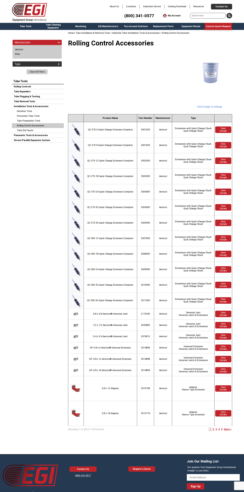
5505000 (145, 222)
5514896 (145, 347)
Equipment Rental (191, 26)
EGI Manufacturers (108, 26)
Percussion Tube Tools (28, 116)
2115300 (145, 313)
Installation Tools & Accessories (30, 106)
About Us (114, 6)
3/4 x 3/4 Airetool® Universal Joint (110, 336)
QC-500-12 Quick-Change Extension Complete (110, 238)
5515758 (145, 388)
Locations (131, 6)
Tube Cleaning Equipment (53, 26)
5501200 (145, 129)
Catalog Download (177, 6)
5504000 (145, 191)
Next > (227, 429)
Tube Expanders (22, 91)
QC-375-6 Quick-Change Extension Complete (110, 129)
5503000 (145, 176)
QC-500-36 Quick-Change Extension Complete (110, 300)
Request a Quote (142, 469)
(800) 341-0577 (139, 15)
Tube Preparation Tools (28, 120)
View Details (223, 129)
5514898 (145, 359)
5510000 (145, 285)
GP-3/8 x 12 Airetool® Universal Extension (110, 359)
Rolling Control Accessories (30, 125)
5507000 (145, 238)
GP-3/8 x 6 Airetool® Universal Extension (110, 347)
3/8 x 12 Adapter (110, 388)
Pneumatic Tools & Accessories (30, 135)
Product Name (110, 118)
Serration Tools (24, 111)
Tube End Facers (25, 130)
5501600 (145, 145)
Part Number (145, 118)
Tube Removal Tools (24, 101)
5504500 (145, 207)
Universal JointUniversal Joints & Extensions (193, 313)
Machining (80, 26)
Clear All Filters (37, 71)
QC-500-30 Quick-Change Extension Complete (110, 285)
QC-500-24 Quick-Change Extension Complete (110, 269)
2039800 (145, 325)
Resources (198, 6)
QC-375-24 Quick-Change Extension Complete (110, 191)
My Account (174, 15)
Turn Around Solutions (136, 26)
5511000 (145, 300)
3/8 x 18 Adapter (110, 413)
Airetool (19, 49)
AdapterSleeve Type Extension (193, 388)
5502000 (145, 160)
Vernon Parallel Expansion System (31, 140)
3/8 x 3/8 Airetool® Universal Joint (110, 313)
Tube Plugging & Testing (26, 96)
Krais (17, 54)
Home (71, 33)
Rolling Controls (22, 86)
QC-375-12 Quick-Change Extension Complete (110, 160)
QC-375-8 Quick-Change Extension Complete (110, 145)
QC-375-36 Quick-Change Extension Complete (110, 222)
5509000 (145, 269)
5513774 (145, 413)
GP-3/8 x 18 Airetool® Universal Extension (110, 370)
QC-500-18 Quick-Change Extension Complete (110, 253)
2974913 (145, 336)
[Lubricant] (209, 73)
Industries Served (152, 6)
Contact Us (221, 6)
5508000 (145, 253)
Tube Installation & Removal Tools (93, 33)
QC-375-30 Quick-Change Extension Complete (110, 207)
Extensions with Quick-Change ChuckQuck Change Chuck (193, 129)
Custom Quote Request (218, 26)
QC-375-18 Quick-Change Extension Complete (110, 176)
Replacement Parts (163, 26)
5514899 (145, 370)
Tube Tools (25, 26)
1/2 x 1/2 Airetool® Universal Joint (110, 325)
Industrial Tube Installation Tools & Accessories (136, 33)
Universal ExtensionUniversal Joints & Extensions (193, 347)
